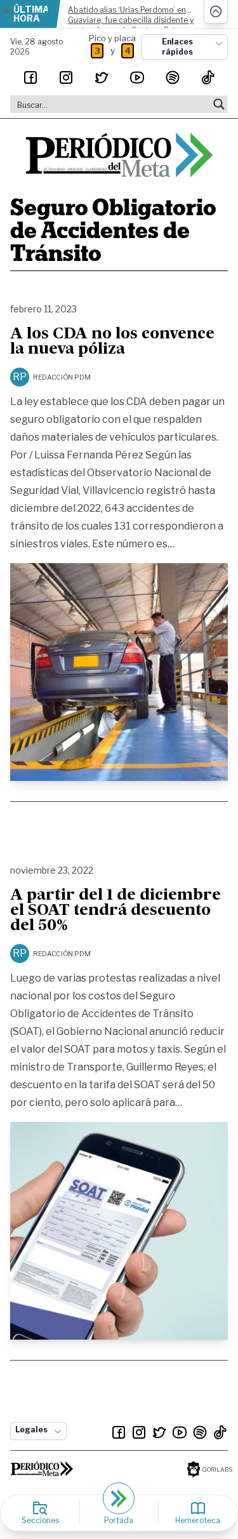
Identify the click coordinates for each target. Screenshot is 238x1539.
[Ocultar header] (216, 11)
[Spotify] (172, 77)
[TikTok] (208, 77)
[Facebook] (30, 77)
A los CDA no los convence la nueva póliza (112, 342)
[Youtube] (137, 77)
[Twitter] (101, 77)
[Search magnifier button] (219, 104)
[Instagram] (66, 77)
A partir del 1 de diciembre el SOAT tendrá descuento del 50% (115, 911)
